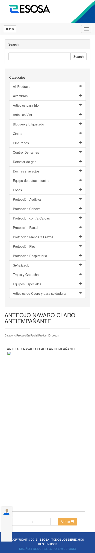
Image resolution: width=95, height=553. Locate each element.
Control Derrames (26, 152)
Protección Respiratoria (30, 255)
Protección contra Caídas (31, 218)
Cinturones (21, 143)
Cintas (17, 133)
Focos (17, 190)
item (10, 29)
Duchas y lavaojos (26, 171)
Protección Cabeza (27, 208)
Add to (66, 521)
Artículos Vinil (23, 114)
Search (78, 56)
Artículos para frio (26, 105)
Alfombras (20, 96)
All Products (21, 86)
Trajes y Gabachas (26, 274)
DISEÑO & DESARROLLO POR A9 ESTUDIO (47, 548)
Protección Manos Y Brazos (33, 237)
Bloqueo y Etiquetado (28, 124)
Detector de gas (24, 161)
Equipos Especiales (27, 284)
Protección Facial (25, 227)
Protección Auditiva (27, 199)
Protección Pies (24, 246)
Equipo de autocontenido (31, 180)
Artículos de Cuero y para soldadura (39, 293)
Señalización (22, 265)
